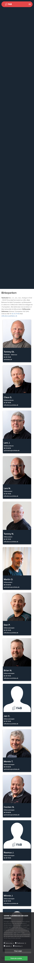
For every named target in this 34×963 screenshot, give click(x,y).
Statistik (8, 946)
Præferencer (21, 943)
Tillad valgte (18, 951)
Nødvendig (9, 943)
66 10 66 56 (7, 448)
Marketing (18, 946)
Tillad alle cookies (16, 958)
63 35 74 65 (16, 314)
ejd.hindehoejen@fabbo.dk (11, 450)
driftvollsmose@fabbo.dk (9, 316)
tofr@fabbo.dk (8, 359)
